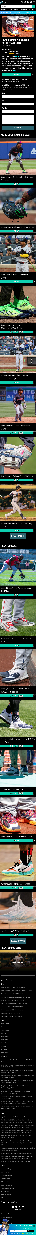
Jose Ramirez (15, 80)
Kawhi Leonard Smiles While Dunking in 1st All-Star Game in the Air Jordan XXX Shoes (18, 1066)
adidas (17, 56)
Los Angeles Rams (6, 1175)
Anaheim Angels (5, 1172)
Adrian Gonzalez (5, 1043)
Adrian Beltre (4, 1040)
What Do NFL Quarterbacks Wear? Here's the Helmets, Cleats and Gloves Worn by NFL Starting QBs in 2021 (16, 1131)
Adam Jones (4, 1033)
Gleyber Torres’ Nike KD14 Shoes (14, 789)
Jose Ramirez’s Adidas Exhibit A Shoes (16, 836)
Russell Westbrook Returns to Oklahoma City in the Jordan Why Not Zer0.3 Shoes (18, 1076)
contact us (24, 1233)
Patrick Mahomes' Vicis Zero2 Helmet (12, 1010)
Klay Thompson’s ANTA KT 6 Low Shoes (17, 931)
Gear (10, 10)
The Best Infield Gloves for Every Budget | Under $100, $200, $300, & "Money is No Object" (18, 1149)
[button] (31, 2)
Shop (16, 75)
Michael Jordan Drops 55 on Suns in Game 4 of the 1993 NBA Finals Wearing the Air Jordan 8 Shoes (17, 1102)
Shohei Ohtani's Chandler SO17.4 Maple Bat (13, 994)
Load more (18, 536)
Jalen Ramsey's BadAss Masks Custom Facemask (15, 997)
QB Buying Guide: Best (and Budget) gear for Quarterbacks (17, 1153)
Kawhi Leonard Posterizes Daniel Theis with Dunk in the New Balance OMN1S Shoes (17, 1092)
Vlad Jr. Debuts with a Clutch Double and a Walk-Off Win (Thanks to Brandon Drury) (17, 1082)
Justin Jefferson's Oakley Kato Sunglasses (13, 987)
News (16, 10)
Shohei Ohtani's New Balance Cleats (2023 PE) (14, 1003)
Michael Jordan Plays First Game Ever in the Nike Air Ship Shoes (17, 1061)
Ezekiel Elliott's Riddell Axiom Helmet (11, 1016)
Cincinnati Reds (5, 1178)
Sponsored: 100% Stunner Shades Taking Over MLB (15, 1162)
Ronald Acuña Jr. (6, 12)
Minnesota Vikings (6, 1169)
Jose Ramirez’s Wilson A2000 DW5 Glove (17, 227)
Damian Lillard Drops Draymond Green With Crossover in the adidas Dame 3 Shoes (17, 1071)
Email (4, 100)
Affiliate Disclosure (6, 1217)
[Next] (33, 26)
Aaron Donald (5, 1023)
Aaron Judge (4, 1027)
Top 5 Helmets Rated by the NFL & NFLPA (13, 1117)
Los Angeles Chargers (7, 1188)
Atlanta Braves (5, 1191)
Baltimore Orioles (6, 1195)
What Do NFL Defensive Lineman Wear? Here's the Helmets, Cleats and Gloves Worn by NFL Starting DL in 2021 (16, 1143)
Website (4, 108)
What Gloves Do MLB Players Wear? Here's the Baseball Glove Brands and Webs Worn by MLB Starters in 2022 (17, 1121)
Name (4, 93)
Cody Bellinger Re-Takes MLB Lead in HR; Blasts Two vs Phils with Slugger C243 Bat (17, 1087)
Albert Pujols (4, 1052)
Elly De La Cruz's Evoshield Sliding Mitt (12, 1007)
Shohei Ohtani (18, 12)
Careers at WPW (5, 1214)
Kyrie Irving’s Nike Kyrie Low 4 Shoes (15, 884)
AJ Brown (3, 1046)
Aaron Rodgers (5, 1030)
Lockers (3, 10)
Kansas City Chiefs (6, 1185)
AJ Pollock (4, 1049)
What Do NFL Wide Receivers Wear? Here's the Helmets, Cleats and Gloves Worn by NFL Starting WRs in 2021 (17, 1157)
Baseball (18, 82)
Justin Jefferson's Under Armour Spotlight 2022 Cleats (16, 990)
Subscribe (24, 10)
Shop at (13, 332)
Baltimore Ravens (6, 1198)
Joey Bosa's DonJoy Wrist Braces (10, 1013)
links (22, 14)
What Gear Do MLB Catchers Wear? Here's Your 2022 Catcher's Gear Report (16, 1137)
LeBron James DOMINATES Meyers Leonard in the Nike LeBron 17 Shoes (17, 1097)
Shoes (12, 82)
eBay (14, 70)
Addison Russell (5, 1036)
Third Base (6, 80)
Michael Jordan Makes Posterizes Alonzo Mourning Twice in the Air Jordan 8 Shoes (17, 1108)
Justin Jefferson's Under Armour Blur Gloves (13, 1000)
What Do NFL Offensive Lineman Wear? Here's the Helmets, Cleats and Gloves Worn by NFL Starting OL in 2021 (18, 1126)
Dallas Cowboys (5, 1182)
